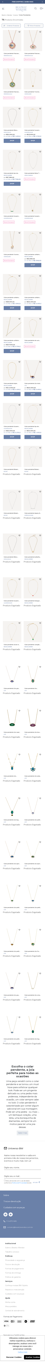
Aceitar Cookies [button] (33, 1357)
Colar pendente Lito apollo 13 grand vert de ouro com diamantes (32, 864)
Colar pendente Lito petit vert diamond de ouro (11, 908)
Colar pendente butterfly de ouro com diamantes (32, 557)
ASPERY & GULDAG (28, 515)
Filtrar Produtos (35, 25)
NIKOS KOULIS (7, 132)
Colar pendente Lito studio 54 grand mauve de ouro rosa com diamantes (32, 384)
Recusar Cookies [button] (14, 1357)
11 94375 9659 (11, 1221)
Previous (3, 2)
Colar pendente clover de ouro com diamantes (12, 645)
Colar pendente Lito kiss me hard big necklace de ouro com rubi (32, 732)
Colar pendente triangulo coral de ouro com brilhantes (32, 601)
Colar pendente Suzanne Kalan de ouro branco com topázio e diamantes (12, 427)
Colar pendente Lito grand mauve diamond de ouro (12, 995)
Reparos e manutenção (14, 1290)
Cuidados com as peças (14, 1207)
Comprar (12, 141)
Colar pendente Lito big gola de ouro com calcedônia (31, 1039)
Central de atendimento (14, 1311)
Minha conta (10, 1302)
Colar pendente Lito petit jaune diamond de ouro (11, 951)
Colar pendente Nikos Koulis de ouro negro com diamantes (12, 130)
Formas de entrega (13, 1273)
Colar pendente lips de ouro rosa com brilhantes (12, 173)
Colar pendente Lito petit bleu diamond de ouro (32, 908)
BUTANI (6, 471)
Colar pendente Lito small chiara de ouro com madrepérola (32, 995)
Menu (3, 8)
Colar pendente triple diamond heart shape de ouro (11, 384)
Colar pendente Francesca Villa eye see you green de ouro (12, 92)
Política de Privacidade (19, 1183)
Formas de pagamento (14, 1269)
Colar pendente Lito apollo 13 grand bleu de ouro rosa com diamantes (12, 864)
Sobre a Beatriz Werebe (14, 1248)
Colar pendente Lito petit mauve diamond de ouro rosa (32, 820)
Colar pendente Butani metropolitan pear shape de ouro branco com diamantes (11, 513)
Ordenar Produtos (13, 25)
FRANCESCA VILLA (8, 55)
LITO (25, 385)
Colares (15, 15)
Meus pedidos (10, 1306)
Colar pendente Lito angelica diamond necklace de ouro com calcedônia (31, 689)
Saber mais (22, 1133)
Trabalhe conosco (12, 1252)
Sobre (6, 1195)
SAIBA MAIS (29, 2)
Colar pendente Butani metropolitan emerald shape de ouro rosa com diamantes (11, 469)
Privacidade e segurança (15, 1260)
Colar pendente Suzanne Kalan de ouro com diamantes (32, 130)
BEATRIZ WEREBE (8, 175)
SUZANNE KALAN (28, 132)
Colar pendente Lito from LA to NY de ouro (32, 951)
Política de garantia (13, 1277)
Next (42, 2)
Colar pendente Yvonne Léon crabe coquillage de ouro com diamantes (32, 92)
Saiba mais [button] (22, 1352)
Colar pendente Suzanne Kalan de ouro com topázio (32, 216)
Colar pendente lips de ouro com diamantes (31, 427)
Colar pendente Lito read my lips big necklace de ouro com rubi (11, 732)
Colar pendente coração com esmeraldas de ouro (32, 645)
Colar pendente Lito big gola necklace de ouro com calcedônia (11, 820)
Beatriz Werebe (7, 15)
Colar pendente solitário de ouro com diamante (32, 255)
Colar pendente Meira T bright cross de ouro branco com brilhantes (31, 173)
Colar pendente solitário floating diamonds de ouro (32, 298)
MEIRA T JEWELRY (28, 175)
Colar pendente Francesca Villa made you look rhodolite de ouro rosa (12, 54)
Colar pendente (24, 15)
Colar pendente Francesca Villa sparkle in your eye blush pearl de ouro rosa (32, 54)
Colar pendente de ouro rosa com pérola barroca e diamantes (32, 341)
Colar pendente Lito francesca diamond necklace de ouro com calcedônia (11, 776)
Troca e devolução (12, 1201)
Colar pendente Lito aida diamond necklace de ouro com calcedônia (32, 776)
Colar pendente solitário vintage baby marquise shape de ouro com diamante (11, 298)
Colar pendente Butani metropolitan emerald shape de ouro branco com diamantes (31, 469)
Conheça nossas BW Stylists (16, 1285)
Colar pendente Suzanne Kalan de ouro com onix (11, 216)
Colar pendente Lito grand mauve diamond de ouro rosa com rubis (12, 689)
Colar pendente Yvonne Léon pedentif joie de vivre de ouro (11, 255)
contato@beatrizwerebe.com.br (20, 1227)
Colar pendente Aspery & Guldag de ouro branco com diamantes (32, 513)
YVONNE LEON (27, 93)
